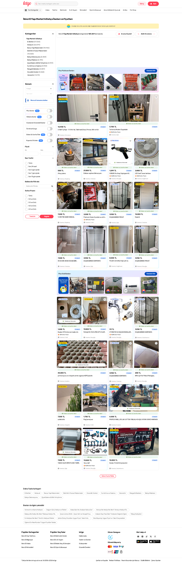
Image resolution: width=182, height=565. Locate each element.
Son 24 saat (32, 166)
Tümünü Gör (150, 71)
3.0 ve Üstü (32, 199)
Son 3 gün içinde (33, 170)
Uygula (46, 216)
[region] (107, 82)
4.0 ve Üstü (32, 206)
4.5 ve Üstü (32, 209)
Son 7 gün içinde (33, 173)
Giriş (142, 4)
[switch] (49, 110)
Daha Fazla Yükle (108, 476)
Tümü (30, 163)
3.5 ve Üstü (32, 202)
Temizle (32, 216)
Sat (154, 4)
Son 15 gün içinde (34, 177)
